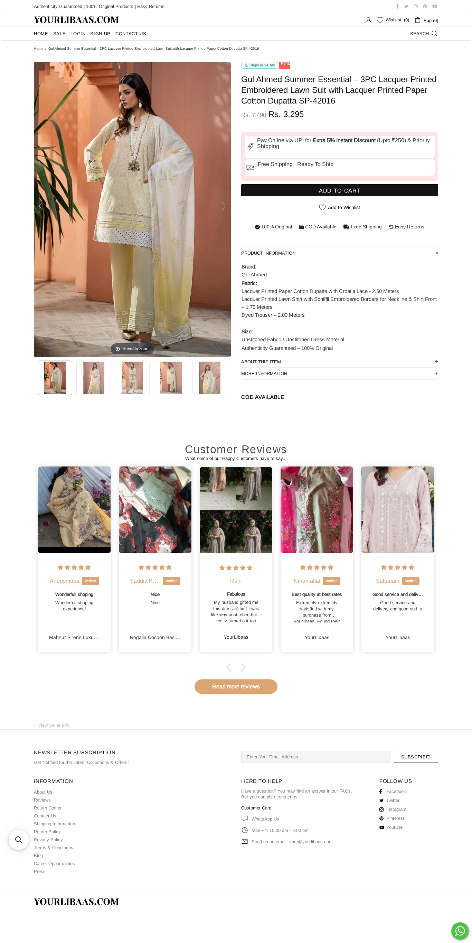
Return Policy (47, 831)
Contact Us (45, 815)
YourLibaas (77, 19)
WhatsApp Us (265, 819)
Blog (38, 855)
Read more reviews (236, 686)
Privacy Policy (48, 839)
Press (40, 871)
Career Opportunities (54, 863)
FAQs (345, 791)
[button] (231, 667)
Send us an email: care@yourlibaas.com (292, 841)
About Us (43, 792)
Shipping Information (54, 823)
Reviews (42, 800)
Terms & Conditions (53, 847)
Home (38, 48)
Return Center (48, 808)
